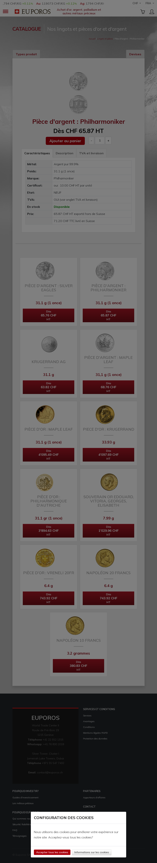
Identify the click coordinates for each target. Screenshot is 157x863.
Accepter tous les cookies (52, 852)
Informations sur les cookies (91, 852)
